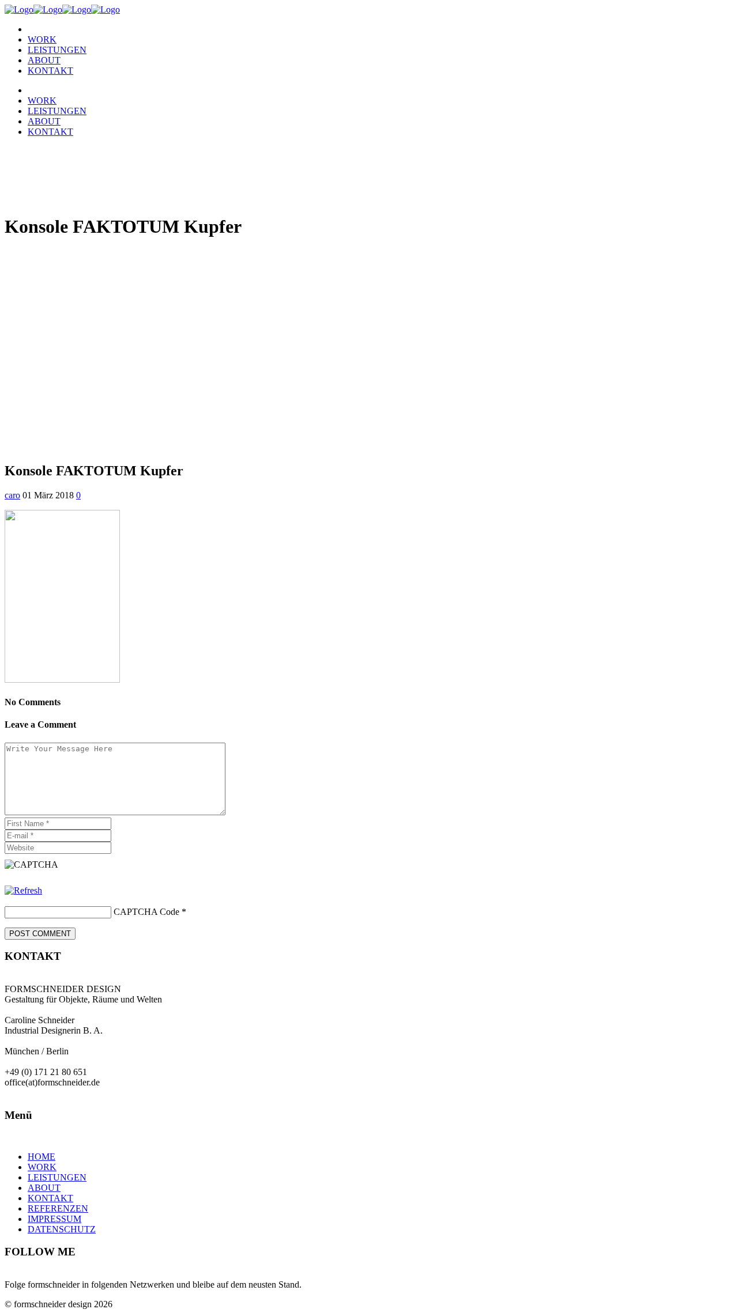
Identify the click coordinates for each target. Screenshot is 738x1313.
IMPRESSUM (54, 1219)
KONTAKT (50, 1198)
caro (12, 495)
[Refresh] (23, 890)
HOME (41, 1156)
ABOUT (44, 1188)
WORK (42, 1167)
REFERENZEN (58, 1208)
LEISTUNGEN (57, 1177)
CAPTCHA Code (146, 912)
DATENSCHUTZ (62, 1229)
